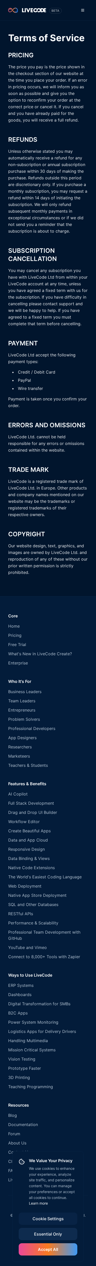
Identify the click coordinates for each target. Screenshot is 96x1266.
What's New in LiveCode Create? (40, 653)
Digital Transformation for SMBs (39, 1003)
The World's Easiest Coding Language (45, 876)
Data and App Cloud (28, 840)
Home (14, 626)
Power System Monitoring (33, 1022)
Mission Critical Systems (32, 1049)
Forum (14, 1133)
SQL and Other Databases (33, 904)
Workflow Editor (24, 821)
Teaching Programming (30, 1086)
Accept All (48, 1249)
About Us (17, 1142)
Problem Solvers (24, 719)
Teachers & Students (28, 765)
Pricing (15, 635)
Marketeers (19, 756)
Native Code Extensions (31, 867)
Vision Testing (21, 1059)
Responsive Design (26, 849)
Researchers (20, 746)
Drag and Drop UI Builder (32, 812)
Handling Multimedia (28, 1040)
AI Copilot (18, 793)
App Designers (22, 737)
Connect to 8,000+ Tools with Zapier (44, 956)
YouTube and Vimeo (27, 947)
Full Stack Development (31, 803)
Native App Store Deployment (37, 895)
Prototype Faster (24, 1068)
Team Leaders (21, 700)
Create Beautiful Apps (29, 830)
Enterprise (18, 662)
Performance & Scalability (33, 922)
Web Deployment (24, 886)
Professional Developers (31, 728)
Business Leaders (24, 691)
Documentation (23, 1124)
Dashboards (19, 994)
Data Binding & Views (29, 858)
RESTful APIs (20, 913)
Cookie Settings (48, 1218)
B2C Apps (18, 1013)
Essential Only (48, 1234)
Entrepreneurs (21, 710)
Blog (12, 1115)
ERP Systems (21, 985)
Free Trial (17, 644)
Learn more (38, 1203)
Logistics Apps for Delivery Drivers (42, 1031)
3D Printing (19, 1077)
